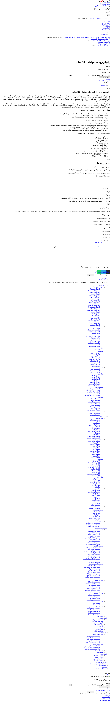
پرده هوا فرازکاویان (94, 413)
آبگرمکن (100, 459)
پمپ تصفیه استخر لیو (94, 640)
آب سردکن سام (95, 372)
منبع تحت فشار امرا (94, 613)
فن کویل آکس (96, 366)
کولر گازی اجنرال (95, 289)
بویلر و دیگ (100, 477)
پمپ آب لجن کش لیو (94, 591)
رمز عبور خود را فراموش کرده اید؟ (100, 18)
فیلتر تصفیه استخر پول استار (92, 647)
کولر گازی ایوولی (95, 313)
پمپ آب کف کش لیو (94, 565)
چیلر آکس (97, 349)
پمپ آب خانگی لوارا (94, 536)
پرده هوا (101, 411)
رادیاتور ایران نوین (95, 444)
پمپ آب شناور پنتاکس (93, 595)
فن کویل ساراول (95, 352)
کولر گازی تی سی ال (94, 307)
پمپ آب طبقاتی (98, 580)
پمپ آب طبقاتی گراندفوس (92, 583)
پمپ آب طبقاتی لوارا (94, 585)
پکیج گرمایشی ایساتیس (93, 429)
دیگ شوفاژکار (96, 478)
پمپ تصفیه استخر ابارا (93, 636)
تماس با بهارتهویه (98, 240)
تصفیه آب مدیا (96, 603)
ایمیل (108, 195)
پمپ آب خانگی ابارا (94, 532)
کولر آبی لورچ (96, 379)
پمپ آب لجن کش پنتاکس (92, 577)
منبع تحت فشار (98, 606)
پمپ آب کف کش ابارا (93, 568)
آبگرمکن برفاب (95, 470)
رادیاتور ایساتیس (95, 451)
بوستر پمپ (100, 616)
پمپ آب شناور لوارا (94, 596)
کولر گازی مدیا (95, 318)
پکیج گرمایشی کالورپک (93, 436)
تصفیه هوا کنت (95, 405)
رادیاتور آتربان (96, 446)
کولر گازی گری (95, 294)
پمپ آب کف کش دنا (94, 572)
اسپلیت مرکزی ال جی (93, 388)
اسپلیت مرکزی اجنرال (93, 392)
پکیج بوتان (97, 421)
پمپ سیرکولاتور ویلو (94, 554)
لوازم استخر (99, 652)
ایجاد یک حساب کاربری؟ (100, 5)
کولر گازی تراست (95, 300)
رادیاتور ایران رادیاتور (94, 441)
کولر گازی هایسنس (94, 302)
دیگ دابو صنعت (95, 483)
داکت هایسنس (96, 333)
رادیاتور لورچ (96, 456)
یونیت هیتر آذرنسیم (94, 518)
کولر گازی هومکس (94, 321)
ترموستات (100, 627)
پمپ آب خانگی (99, 529)
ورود (108, 15)
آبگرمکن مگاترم (95, 469)
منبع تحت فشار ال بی (93, 611)
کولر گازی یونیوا (95, 297)
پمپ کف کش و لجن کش (96, 564)
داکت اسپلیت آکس (94, 341)
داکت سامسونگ (95, 338)
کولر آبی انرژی (95, 380)
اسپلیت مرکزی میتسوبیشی (92, 395)
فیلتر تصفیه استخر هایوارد (92, 649)
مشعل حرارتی (99, 488)
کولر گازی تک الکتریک (93, 308)
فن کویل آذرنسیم (95, 364)
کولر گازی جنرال (95, 315)
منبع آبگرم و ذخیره (98, 506)
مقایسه (104, 667)
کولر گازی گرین (95, 312)
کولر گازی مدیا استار (94, 320)
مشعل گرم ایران (95, 495)
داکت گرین (97, 334)
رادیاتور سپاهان (79, 37)
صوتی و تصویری (98, 655)
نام (108, 191)
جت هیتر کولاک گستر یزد (93, 526)
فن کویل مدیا (96, 357)
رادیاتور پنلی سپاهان (69, 37)
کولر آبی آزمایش (95, 382)
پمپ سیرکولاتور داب (94, 549)
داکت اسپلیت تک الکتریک (93, 336)
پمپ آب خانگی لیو (94, 541)
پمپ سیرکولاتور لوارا (94, 562)
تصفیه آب (100, 601)
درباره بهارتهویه (99, 242)
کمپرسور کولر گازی (97, 621)
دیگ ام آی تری (96, 485)
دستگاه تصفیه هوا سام (93, 410)
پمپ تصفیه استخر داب (93, 639)
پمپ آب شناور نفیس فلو (93, 600)
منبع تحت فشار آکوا (94, 609)
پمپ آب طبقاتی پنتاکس (93, 588)
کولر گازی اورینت (95, 323)
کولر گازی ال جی (95, 298)
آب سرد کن (100, 367)
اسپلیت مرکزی (99, 387)
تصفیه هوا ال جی (95, 398)
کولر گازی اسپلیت (98, 287)
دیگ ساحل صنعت (95, 482)
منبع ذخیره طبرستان (94, 508)
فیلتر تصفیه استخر (98, 644)
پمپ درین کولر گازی (97, 619)
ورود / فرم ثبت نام (101, 668)
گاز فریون (100, 626)
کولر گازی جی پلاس (94, 305)
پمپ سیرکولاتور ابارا (94, 555)
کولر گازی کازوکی (94, 292)
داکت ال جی (96, 328)
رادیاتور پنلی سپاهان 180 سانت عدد (98, 75)
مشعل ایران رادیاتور (94, 492)
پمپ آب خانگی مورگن (93, 542)
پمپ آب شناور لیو (95, 598)
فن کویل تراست (95, 356)
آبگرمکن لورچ (96, 464)
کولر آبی (100, 374)
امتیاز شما (106, 176)
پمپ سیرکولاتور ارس (94, 557)
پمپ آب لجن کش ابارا (93, 575)
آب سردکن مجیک (95, 370)
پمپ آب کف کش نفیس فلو (92, 567)
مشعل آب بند (96, 490)
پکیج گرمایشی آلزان (94, 431)
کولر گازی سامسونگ (94, 290)
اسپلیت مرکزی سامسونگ (92, 390)
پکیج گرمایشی (99, 418)
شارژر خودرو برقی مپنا (96, 663)
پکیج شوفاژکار (96, 428)
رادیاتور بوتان (96, 442)
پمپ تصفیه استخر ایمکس (92, 637)
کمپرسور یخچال (98, 622)
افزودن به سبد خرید (104, 77)
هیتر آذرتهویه (96, 513)
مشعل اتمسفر (96, 500)
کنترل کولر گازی (98, 631)
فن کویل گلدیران (95, 361)
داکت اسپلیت (99, 326)
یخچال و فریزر (99, 657)
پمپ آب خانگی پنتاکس (93, 534)
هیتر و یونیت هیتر (98, 510)
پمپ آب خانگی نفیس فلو (93, 544)
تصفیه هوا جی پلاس (94, 406)
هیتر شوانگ (96, 516)
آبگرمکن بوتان (96, 460)
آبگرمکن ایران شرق (94, 467)
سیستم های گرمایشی (101, 37)
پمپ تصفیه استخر (98, 634)
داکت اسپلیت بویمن (94, 346)
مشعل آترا (97, 498)
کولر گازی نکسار (95, 325)
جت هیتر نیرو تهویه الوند (93, 523)
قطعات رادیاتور (95, 457)
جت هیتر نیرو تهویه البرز (93, 524)
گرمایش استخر (99, 650)
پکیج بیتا (97, 433)
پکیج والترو (97, 426)
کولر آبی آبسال (95, 375)
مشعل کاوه (96, 503)
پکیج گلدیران (96, 423)
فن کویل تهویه (96, 354)
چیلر (102, 348)
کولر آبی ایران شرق (94, 384)
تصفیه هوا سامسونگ (94, 402)
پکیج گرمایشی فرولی (94, 434)
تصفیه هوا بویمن (95, 400)
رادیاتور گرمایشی (89, 37)
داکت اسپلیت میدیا (94, 331)
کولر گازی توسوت (94, 295)
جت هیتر (100, 521)
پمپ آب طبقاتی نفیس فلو (92, 590)
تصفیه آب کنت (95, 604)
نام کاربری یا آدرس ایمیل (102, 8)
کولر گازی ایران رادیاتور (93, 310)
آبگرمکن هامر (96, 472)
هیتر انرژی (97, 511)
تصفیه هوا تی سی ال (94, 403)
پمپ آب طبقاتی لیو (94, 586)
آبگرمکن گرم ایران (94, 475)
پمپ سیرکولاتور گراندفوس (92, 550)
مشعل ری (97, 501)
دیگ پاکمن (97, 487)
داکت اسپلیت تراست (94, 343)
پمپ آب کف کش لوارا (93, 570)
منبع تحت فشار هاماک (93, 614)
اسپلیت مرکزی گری (94, 393)
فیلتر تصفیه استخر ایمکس (92, 645)
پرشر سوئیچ (99, 629)
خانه (108, 37)
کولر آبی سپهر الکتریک (93, 385)
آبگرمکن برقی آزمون (94, 462)
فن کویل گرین (96, 362)
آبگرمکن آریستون (95, 465)
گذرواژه (107, 12)
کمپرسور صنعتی (98, 624)
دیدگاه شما (106, 188)
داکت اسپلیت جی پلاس (93, 330)
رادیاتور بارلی (96, 452)
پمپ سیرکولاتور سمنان (93, 560)
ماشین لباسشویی (98, 660)
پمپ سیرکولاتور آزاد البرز (92, 547)
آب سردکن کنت (95, 369)
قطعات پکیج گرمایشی (93, 438)
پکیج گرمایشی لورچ (94, 424)
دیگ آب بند (97, 480)
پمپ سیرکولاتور (98, 546)
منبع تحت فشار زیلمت (93, 608)
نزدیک (108, 675)
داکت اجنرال (96, 339)
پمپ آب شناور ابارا (97, 593)
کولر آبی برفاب (95, 377)
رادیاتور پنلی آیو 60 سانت (103, 45)
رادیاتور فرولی (96, 454)
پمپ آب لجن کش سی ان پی (92, 578)
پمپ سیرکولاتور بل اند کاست (91, 559)
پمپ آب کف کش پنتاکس (93, 573)
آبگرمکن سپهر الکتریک (93, 474)
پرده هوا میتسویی (95, 415)
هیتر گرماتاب (96, 514)
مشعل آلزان (96, 493)
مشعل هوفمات (95, 505)
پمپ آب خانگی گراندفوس (92, 537)
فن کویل (100, 351)
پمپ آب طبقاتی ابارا (94, 582)
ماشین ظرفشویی (98, 658)
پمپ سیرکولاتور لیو (94, 552)
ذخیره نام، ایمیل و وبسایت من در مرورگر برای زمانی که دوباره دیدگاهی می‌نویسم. (84, 198)
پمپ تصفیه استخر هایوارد (92, 642)
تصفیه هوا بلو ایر (95, 408)
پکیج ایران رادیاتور (95, 420)
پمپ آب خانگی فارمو (94, 539)
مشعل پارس (96, 496)
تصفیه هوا (100, 397)
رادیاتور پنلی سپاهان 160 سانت (101, 40)
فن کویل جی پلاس (94, 359)
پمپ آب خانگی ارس (94, 531)
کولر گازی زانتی (95, 316)
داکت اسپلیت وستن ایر (93, 344)
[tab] (53, 85)
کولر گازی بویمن (95, 303)
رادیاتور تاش (96, 447)
